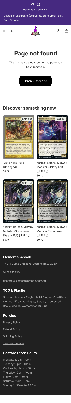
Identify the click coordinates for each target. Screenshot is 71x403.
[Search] (12, 31)
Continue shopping (35, 80)
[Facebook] (32, 4)
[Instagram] (38, 4)
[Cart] (66, 31)
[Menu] (4, 31)
